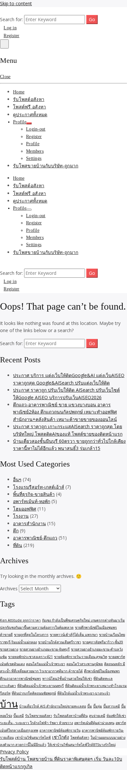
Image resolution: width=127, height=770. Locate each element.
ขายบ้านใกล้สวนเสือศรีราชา (59, 642)
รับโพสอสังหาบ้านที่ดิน (70, 715)
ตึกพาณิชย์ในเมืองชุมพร (102, 671)
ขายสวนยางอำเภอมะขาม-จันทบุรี (45, 649)
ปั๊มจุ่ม (97, 706)
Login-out (36, 129)
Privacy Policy (14, 752)
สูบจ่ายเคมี (97, 715)
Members (35, 151)
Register (11, 35)
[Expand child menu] (29, 123)
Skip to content (16, 3)
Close (5, 76)
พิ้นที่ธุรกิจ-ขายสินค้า (34, 494)
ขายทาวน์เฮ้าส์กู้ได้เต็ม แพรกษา (74, 634)
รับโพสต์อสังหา (28, 99)
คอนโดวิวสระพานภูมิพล (84, 664)
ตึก (16, 530)
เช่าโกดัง (60, 737)
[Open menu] (4, 44)
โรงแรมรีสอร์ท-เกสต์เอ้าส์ (38, 487)
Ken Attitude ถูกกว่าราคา (20, 620)
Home (18, 92)
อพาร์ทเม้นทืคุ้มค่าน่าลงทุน (94, 723)
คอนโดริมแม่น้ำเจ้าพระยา (45, 664)
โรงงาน (21, 516)
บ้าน (9, 703)
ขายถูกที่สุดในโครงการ (31, 634)
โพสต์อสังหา (79, 737)
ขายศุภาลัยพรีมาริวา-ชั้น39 (102, 642)
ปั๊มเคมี (18, 715)
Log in (10, 27)
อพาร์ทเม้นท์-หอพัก (31, 501)
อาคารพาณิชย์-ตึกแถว (35, 538)
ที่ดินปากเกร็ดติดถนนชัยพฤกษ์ (34, 693)
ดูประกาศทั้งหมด (30, 114)
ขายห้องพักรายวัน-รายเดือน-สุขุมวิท (80, 656)
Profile (19, 121)
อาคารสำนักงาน (29, 523)
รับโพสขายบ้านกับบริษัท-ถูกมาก (45, 165)
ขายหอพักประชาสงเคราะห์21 (30, 656)
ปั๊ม (89, 706)
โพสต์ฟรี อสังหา (29, 107)
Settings (33, 158)
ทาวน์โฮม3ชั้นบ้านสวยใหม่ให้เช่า (67, 678)
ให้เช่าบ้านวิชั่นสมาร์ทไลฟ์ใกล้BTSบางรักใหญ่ (82, 744)
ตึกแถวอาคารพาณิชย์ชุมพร (20, 678)
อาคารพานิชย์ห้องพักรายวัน (59, 730)
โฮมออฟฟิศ (24, 509)
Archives (9, 588)
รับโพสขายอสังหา (38, 715)
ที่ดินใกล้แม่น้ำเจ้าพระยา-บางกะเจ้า (83, 693)
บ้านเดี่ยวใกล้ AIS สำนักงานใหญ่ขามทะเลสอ (52, 706)
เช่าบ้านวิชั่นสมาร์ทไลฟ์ (33, 737)
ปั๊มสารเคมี (111, 706)
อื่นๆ (17, 479)
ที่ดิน (17, 545)
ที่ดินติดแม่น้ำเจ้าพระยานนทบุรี (40, 685)
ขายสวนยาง (9, 649)
